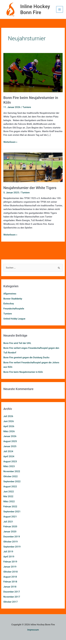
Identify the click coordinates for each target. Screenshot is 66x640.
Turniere (27, 107)
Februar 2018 (10, 581)
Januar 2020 (9, 531)
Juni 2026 (8, 421)
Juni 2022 (8, 491)
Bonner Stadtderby (12, 298)
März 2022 (9, 501)
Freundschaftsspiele (13, 308)
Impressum (33, 629)
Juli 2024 (8, 451)
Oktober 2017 (10, 601)
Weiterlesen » (10, 141)
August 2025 (10, 441)
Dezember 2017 (11, 591)
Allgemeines (9, 293)
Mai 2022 (8, 496)
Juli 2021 (8, 521)
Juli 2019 (8, 551)
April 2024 (8, 456)
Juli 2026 (8, 416)
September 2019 (12, 546)
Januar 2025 (9, 446)
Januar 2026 (9, 436)
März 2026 (9, 431)
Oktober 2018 (10, 571)
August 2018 (10, 576)
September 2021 (12, 511)
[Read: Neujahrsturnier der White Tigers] (32, 167)
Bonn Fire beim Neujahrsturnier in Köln (23, 372)
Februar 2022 (10, 506)
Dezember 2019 (11, 536)
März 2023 (9, 466)
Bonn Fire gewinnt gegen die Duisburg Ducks (26, 357)
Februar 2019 (10, 561)
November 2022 (11, 471)
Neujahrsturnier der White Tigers (29, 188)
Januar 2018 (9, 586)
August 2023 (10, 461)
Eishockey (8, 303)
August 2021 (10, 516)
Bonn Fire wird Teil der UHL (17, 343)
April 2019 (8, 556)
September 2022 (12, 481)
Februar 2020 (10, 526)
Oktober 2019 (10, 541)
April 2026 (8, 426)
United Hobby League (14, 318)
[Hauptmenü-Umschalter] (59, 9)
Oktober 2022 (10, 476)
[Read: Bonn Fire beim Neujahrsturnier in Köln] (32, 72)
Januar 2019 (9, 566)
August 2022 (10, 486)
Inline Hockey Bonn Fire (35, 9)
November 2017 (11, 596)
